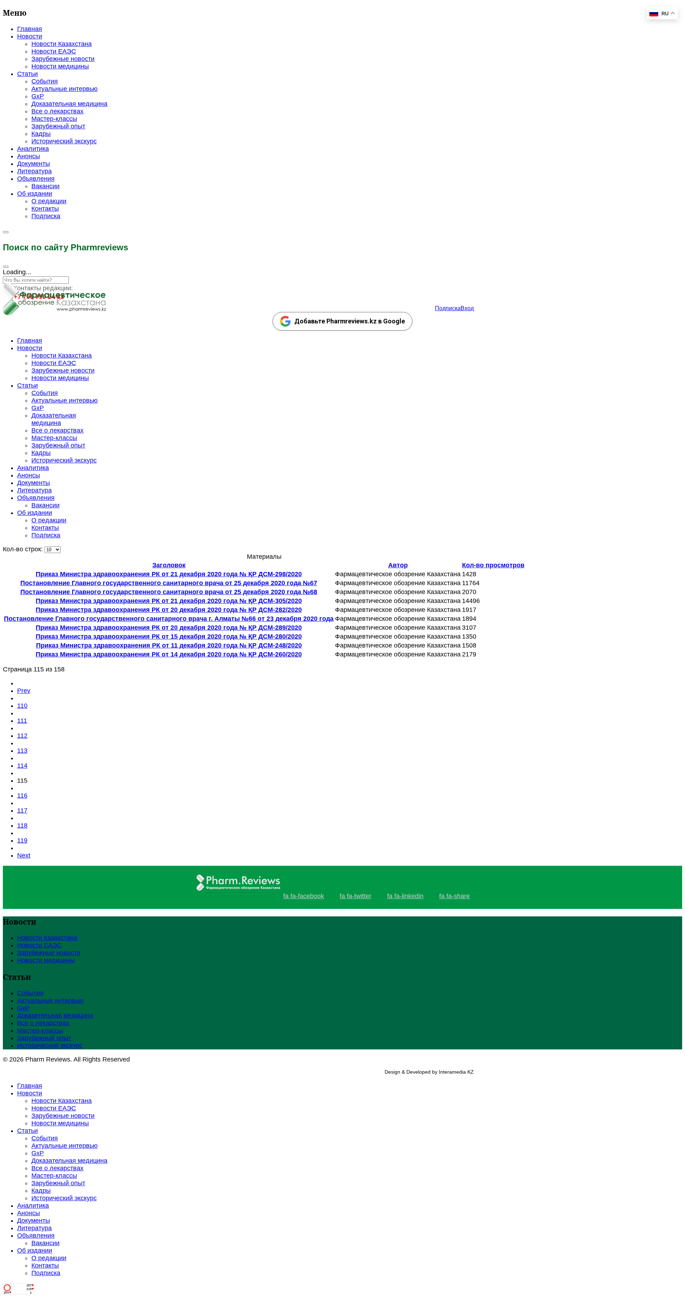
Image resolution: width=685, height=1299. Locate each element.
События (44, 81)
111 (22, 720)
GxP (37, 96)
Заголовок (169, 565)
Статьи (27, 73)
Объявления (36, 178)
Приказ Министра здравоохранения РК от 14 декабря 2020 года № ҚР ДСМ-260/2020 (169, 654)
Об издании (34, 193)
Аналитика (33, 148)
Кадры (41, 133)
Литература (34, 171)
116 (22, 795)
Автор (398, 565)
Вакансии (45, 186)
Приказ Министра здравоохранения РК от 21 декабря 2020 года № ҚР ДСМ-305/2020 (169, 600)
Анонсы (28, 156)
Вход (467, 308)
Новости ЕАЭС (53, 51)
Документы (33, 163)
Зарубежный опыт (58, 126)
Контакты (45, 208)
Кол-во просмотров (493, 565)
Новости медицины (60, 66)
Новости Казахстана (61, 43)
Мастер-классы (54, 118)
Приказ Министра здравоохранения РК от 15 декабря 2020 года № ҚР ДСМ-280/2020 (169, 636)
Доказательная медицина (69, 103)
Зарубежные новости (63, 58)
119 (22, 840)
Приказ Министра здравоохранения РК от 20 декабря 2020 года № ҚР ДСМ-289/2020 (169, 627)
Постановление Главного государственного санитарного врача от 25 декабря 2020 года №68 (168, 591)
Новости (29, 36)
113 (22, 750)
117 (22, 810)
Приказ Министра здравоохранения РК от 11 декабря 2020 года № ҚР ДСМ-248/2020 (169, 645)
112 (22, 735)
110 (22, 705)
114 (22, 765)
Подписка (45, 216)
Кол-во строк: (24, 549)
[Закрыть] (6, 267)
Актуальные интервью (64, 88)
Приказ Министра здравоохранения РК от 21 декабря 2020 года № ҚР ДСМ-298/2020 (169, 574)
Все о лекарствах (57, 111)
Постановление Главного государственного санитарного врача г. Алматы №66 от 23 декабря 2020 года (169, 618)
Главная (29, 28)
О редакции (48, 201)
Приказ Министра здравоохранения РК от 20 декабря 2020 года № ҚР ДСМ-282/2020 (169, 609)
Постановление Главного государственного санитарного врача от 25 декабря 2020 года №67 (168, 583)
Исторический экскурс (64, 141)
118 (22, 825)
